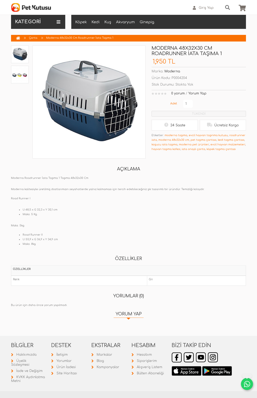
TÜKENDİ (199, 113)
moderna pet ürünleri (194, 144)
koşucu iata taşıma (164, 144)
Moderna (172, 71)
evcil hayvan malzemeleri (227, 144)
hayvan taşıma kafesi (166, 149)
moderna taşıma (176, 135)
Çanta (33, 37)
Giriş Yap (206, 8)
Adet (173, 103)
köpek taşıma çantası (221, 149)
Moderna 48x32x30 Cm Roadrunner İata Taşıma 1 (79, 37)
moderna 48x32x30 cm (173, 140)
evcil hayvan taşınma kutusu (208, 135)
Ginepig (147, 22)
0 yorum (178, 93)
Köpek (81, 22)
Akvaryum (125, 22)
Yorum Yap (197, 93)
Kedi (96, 22)
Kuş (107, 22)
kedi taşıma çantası (231, 140)
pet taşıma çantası (203, 140)
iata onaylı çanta (193, 149)
